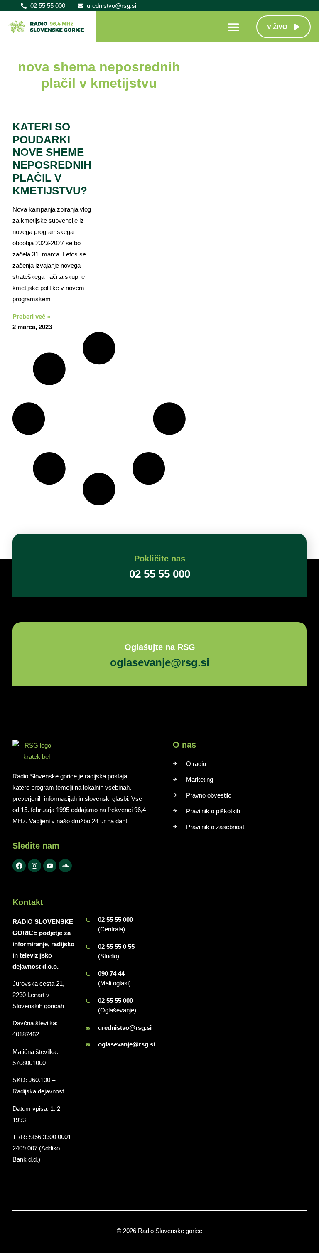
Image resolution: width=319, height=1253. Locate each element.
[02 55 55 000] (87, 920)
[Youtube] (49, 865)
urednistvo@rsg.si (125, 1027)
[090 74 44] (87, 974)
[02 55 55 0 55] (87, 947)
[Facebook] (19, 865)
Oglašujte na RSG (159, 647)
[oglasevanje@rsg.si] (87, 1045)
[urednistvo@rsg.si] (87, 1028)
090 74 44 (111, 973)
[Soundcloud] (65, 865)
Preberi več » (31, 316)
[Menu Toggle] (233, 27)
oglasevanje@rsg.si (126, 1044)
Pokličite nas (159, 558)
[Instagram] (34, 865)
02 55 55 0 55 (116, 946)
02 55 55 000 (115, 919)
